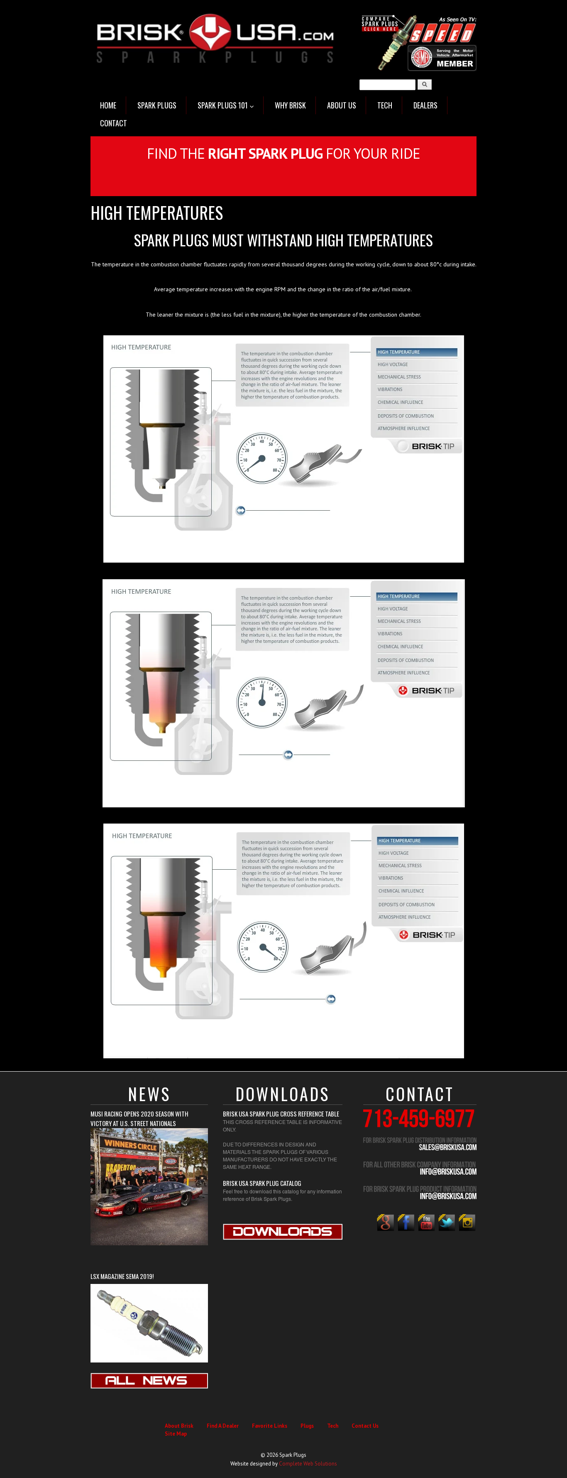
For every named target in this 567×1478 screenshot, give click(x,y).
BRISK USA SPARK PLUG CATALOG (262, 1183)
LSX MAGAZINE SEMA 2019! (122, 1276)
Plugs (307, 1425)
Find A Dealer (223, 1425)
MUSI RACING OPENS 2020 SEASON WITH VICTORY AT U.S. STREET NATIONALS (139, 1118)
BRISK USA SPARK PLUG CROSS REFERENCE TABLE (281, 1113)
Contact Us (365, 1425)
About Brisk (179, 1425)
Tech (332, 1425)
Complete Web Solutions (308, 1463)
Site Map (176, 1433)
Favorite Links (269, 1425)
